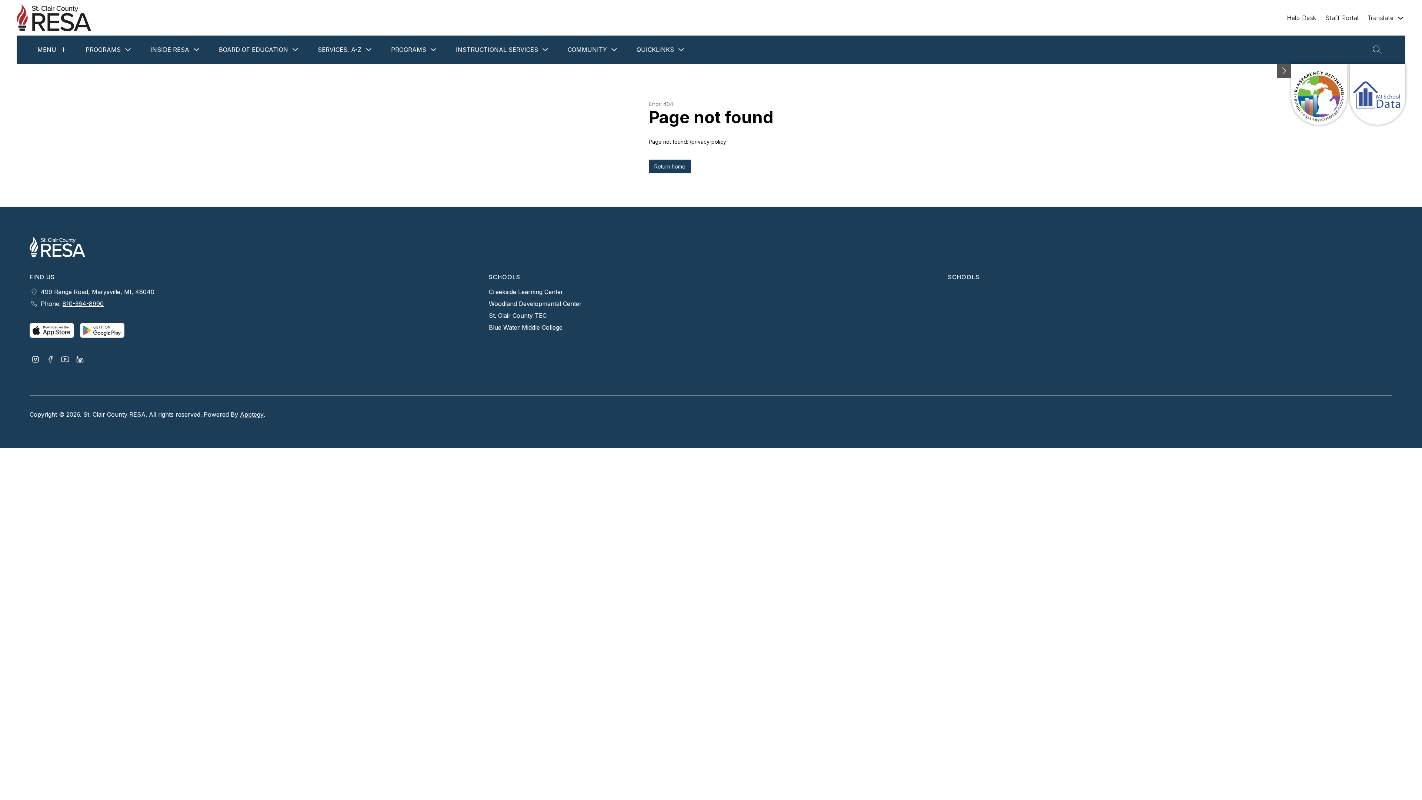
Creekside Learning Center (526, 292)
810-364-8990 (83, 303)
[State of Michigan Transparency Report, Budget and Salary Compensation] (1319, 94)
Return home (669, 166)
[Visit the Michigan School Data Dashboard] (1377, 94)
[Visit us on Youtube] (65, 360)
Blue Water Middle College (526, 327)
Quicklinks (655, 49)
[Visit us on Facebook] (50, 360)
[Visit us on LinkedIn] (80, 360)
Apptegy (252, 414)
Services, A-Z (339, 49)
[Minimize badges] (1284, 71)
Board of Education (253, 49)
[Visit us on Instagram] (35, 360)
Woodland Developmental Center (535, 303)
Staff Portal (1342, 17)
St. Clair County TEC (518, 315)
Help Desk (1301, 17)
